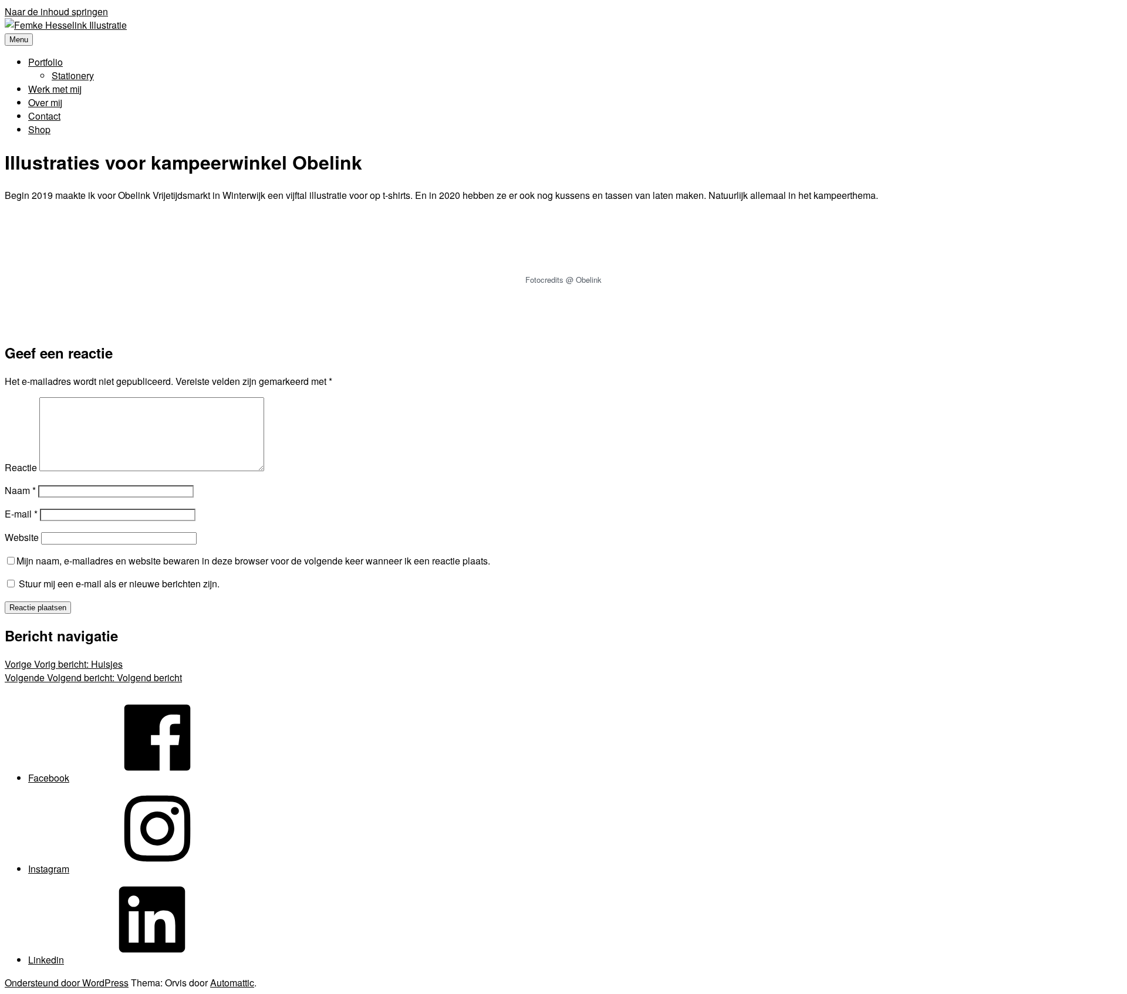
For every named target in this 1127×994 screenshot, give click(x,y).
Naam (20, 490)
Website (22, 537)
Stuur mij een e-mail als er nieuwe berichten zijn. (119, 583)
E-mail (21, 513)
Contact (44, 116)
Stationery (73, 75)
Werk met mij (55, 89)
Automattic (232, 982)
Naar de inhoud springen (56, 11)
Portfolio (45, 62)
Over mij (45, 102)
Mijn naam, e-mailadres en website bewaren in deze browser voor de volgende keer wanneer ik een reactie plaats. (253, 560)
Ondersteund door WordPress (67, 982)
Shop (39, 129)
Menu (18, 39)
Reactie (21, 467)
